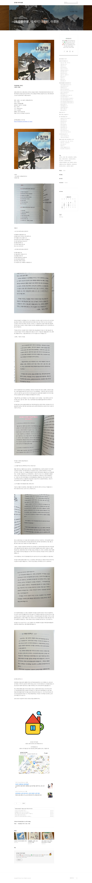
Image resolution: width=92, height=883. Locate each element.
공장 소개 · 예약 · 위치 (65, 62)
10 (64, 204)
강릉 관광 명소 (64, 127)
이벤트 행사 (64, 64)
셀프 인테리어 (63, 110)
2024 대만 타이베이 (64, 96)
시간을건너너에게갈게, (63, 162)
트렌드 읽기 (62, 112)
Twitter (66, 182)
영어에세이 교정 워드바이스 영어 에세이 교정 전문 (27, 793)
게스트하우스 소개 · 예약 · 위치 (67, 141)
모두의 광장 (63, 144)
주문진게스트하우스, (72, 158)
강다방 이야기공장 (18, 2)
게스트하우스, (61, 160)
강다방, (64, 157)
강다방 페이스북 (73, 874)
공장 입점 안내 (64, 67)
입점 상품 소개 (64, 71)
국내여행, (71, 162)
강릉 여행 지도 (64, 120)
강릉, (68, 162)
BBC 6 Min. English (63, 114)
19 (68, 205)
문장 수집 (63, 79)
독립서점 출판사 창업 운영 (65, 83)
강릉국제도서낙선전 (64, 70)
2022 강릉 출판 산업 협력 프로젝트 (67, 102)
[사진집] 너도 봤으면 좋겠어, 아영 (20, 810)
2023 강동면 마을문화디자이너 (67, 99)
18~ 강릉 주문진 (63, 116)
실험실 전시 (63, 65)
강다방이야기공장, (67, 160)
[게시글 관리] (19, 803)
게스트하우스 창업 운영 (65, 148)
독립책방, (75, 157)
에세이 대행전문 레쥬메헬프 (22, 784)
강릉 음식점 (64, 121)
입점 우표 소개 (64, 73)
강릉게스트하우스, (65, 158)
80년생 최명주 (64, 104)
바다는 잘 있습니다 (65, 130)
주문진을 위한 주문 (64, 107)
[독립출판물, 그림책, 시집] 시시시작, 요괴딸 (21, 812)
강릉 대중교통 (64, 126)
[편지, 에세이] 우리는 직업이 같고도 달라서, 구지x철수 (23, 813)
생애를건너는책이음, (62, 164)
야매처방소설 (64, 87)
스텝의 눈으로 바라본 (65, 137)
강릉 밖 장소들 (64, 124)
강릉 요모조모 (64, 129)
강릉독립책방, (70, 157)
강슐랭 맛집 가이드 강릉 (65, 118)
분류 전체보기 (63, 58)
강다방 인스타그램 (73, 870)
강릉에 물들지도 (64, 105)
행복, (67, 157)
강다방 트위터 (72, 876)
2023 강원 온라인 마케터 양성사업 (67, 101)
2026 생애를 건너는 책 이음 (66, 95)
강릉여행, (68, 166)
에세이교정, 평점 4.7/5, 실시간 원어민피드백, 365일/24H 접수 (28, 795)
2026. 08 (69, 197)
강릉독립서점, (74, 164)
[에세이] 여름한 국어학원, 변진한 (20, 814)
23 (62, 207)
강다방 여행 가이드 (64, 86)
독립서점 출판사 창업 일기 (66, 84)
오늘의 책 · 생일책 (65, 74)
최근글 (60, 170)
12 (68, 204)
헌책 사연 (63, 76)
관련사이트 (72, 878)
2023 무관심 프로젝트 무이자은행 (67, 98)
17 (64, 205)
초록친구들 (63, 80)
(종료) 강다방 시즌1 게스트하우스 (66, 139)
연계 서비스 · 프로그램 (65, 142)
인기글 (64, 170)
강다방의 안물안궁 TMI (65, 147)
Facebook (61, 182)
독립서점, (75, 162)
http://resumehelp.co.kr (20, 782)
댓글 (15, 847)
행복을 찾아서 (64, 93)
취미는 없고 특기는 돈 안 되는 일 (67, 90)
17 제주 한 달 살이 (63, 134)
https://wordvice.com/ (20, 791)
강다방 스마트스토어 (73, 872)
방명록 (62, 77)
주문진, (60, 158)
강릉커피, (72, 166)
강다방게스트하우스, (62, 166)
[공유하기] (18, 803)
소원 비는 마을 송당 (65, 135)
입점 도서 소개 (24, 808)
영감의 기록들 (64, 108)
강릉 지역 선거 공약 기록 (66, 132)
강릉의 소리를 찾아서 (65, 92)
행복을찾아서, (69, 164)
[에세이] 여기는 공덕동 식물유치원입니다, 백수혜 (22, 816)
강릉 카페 (63, 123)
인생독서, (60, 157)
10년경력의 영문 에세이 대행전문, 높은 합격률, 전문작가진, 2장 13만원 (29, 786)
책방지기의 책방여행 (65, 89)
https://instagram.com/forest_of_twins (23, 121)
